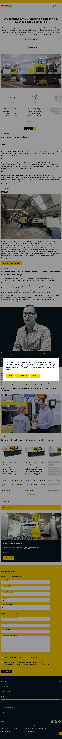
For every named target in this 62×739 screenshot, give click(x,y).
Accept (35, 375)
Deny (10, 375)
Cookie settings (22, 375)
